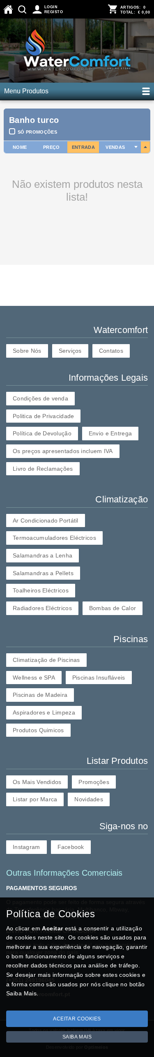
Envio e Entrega (110, 433)
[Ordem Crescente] (135, 147)
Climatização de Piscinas (46, 660)
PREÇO (51, 147)
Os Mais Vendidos (37, 782)
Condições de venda (40, 398)
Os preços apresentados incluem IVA (63, 451)
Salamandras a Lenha (42, 555)
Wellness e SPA (34, 677)
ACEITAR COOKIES (77, 1018)
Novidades (88, 799)
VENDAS (115, 147)
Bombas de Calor (112, 608)
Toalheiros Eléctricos (41, 590)
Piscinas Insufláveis (98, 677)
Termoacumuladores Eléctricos (54, 537)
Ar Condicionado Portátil (45, 520)
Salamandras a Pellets (43, 573)
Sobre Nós (27, 350)
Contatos (111, 350)
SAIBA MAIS (77, 1036)
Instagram (26, 847)
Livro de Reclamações (43, 468)
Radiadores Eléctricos (42, 608)
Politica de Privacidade (43, 416)
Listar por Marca (35, 799)
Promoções (93, 782)
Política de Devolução (42, 433)
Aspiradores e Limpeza (44, 712)
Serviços (70, 350)
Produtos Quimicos (38, 730)
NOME (20, 147)
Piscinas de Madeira (40, 695)
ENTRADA (83, 147)
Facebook (70, 847)
